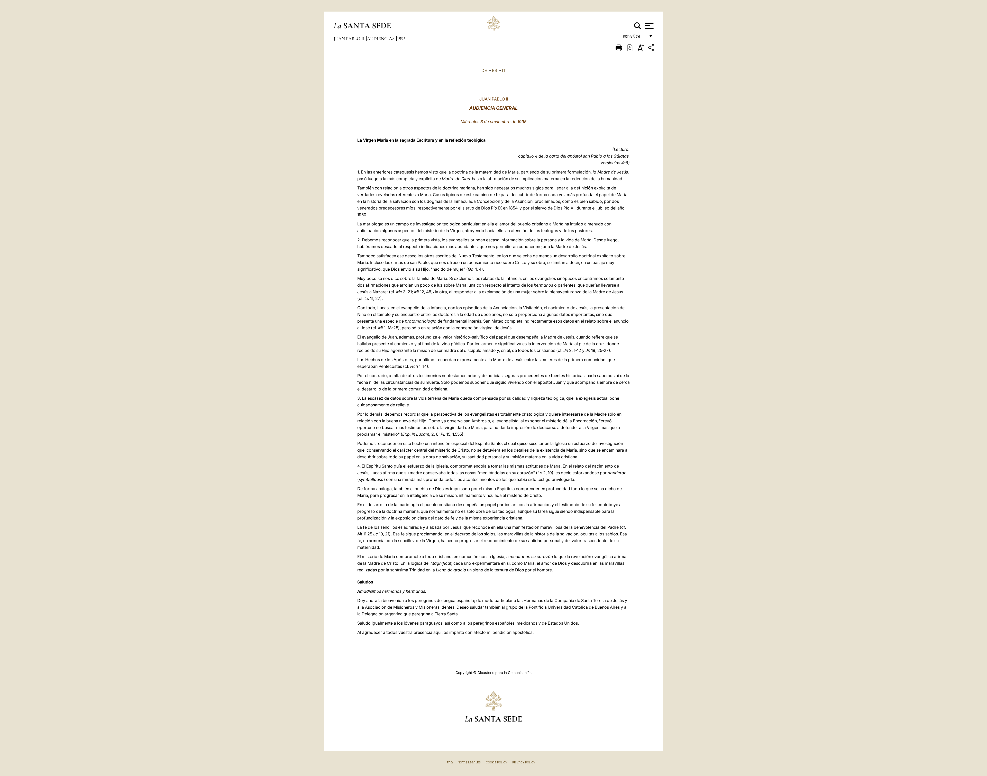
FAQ (450, 762)
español (634, 38)
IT (504, 70)
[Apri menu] (649, 25)
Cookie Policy (496, 762)
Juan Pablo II (349, 38)
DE (484, 70)
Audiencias (381, 38)
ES (494, 70)
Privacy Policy (523, 762)
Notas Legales (469, 762)
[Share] (651, 48)
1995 (401, 38)
